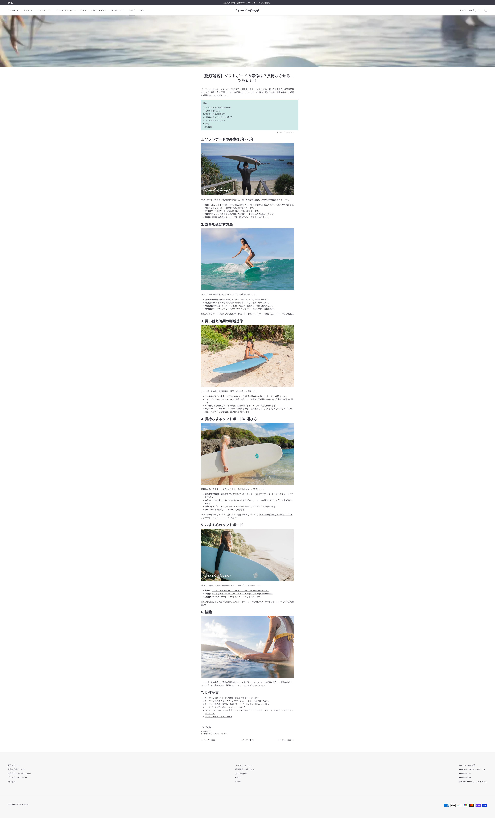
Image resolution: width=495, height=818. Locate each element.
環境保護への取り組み (244, 769)
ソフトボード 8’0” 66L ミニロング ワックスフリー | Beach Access (240, 590)
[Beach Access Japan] (247, 10)
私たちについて (117, 10)
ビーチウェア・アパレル (66, 10)
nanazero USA (465, 773)
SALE (142, 10)
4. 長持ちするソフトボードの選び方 (217, 117)
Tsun (292, 132)
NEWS (238, 781)
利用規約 (11, 781)
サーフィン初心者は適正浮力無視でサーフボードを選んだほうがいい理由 (237, 704)
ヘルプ (83, 10)
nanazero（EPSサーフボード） (472, 769)
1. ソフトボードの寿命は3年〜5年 (217, 107)
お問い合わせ (241, 773)
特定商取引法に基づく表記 (19, 773)
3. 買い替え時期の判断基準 (214, 114)
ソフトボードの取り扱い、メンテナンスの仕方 (273, 314)
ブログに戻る (247, 740)
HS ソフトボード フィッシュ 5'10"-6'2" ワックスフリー (236, 597)
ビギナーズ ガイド (98, 10)
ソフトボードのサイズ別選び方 (218, 716)
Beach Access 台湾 (467, 765)
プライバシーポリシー (17, 777)
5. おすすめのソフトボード (214, 120)
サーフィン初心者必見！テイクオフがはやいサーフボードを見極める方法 (237, 701)
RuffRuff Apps (283, 132)
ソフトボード (13, 10)
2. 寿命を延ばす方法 (211, 111)
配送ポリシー (13, 765)
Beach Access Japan (20, 804)
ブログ (132, 10)
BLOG (238, 777)
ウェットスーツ (44, 10)
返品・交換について (16, 769)
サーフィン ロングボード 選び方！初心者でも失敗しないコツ (231, 698)
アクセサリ (28, 10)
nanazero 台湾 (465, 777)
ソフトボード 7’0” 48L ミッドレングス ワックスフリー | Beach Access (242, 593)
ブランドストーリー (244, 765)
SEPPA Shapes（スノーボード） (473, 781)
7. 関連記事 (208, 127)
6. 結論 (206, 124)
